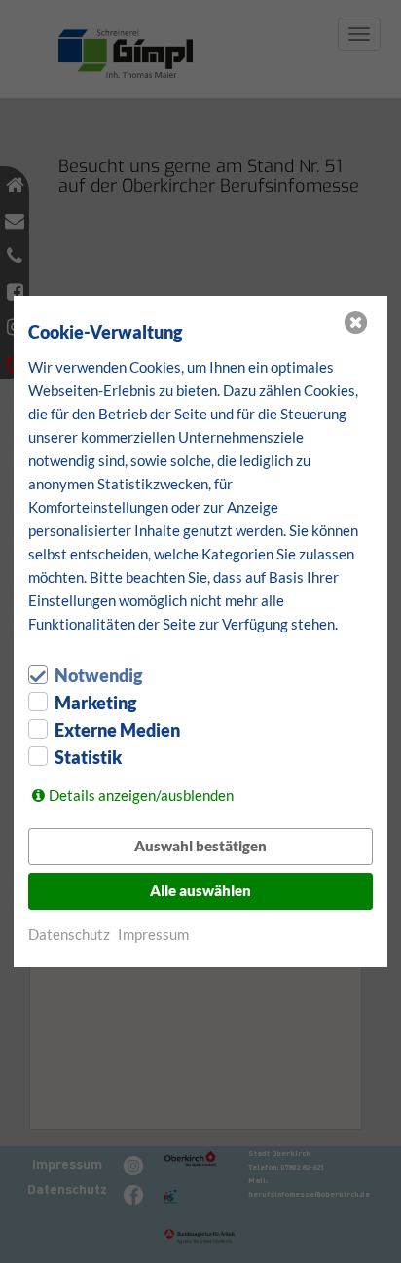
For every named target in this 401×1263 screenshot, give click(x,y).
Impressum (153, 934)
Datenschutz (69, 934)
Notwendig (98, 675)
